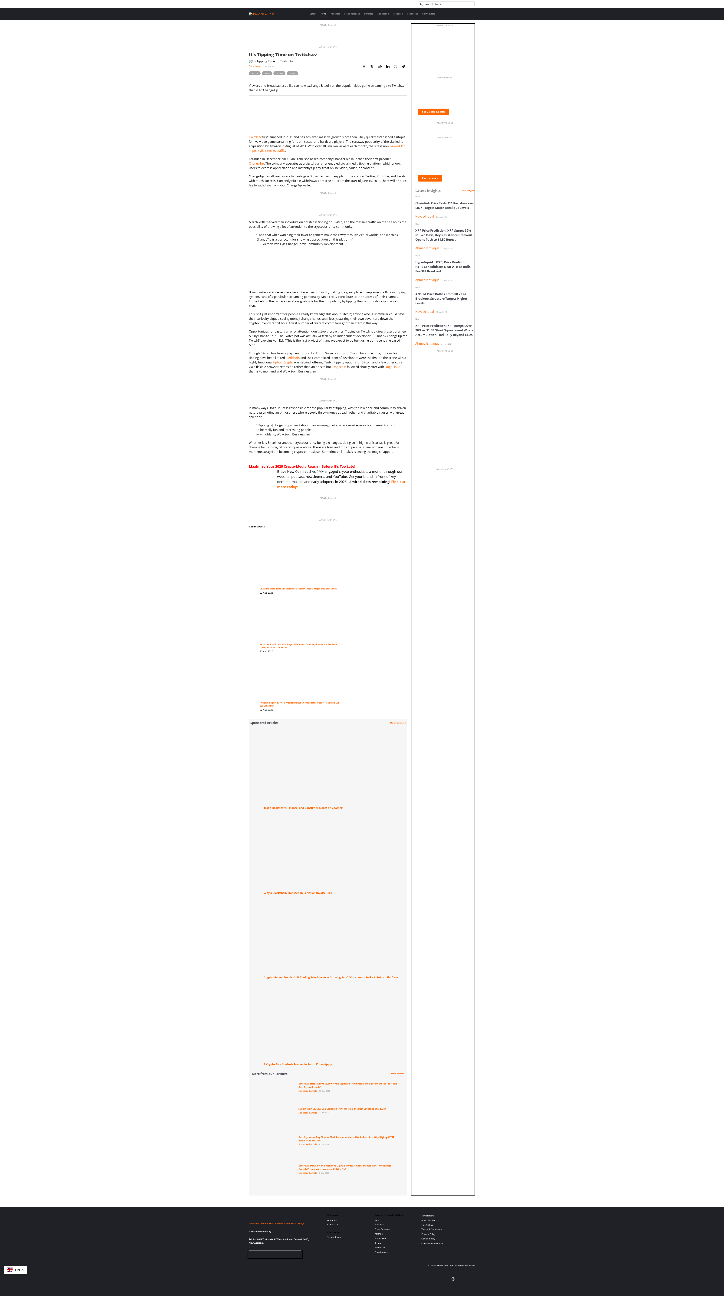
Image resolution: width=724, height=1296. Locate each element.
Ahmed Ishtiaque (427, 248)
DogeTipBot (393, 367)
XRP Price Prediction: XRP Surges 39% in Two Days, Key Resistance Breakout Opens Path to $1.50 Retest (443, 235)
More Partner (397, 1073)
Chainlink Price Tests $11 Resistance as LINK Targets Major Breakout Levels (298, 588)
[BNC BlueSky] (288, 1255)
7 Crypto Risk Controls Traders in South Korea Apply (298, 1064)
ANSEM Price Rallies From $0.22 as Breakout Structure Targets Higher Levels (441, 298)
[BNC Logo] (283, 1216)
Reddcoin (293, 358)
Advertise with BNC (328, 46)
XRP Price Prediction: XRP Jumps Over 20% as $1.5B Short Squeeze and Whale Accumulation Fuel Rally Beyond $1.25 (444, 330)
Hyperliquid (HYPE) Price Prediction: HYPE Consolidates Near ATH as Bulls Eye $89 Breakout (443, 266)
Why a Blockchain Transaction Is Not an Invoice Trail (298, 893)
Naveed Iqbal (424, 216)
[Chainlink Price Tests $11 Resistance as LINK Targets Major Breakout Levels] (299, 535)
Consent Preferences (432, 1243)
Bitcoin (255, 73)
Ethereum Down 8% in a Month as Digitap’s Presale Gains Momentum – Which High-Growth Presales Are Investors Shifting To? (345, 1167)
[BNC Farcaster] (294, 1255)
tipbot (277, 362)
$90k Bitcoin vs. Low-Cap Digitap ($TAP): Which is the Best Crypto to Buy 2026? (342, 1108)
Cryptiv (288, 362)
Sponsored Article (307, 1090)
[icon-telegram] (257, 1255)
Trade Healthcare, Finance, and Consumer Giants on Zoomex (303, 808)
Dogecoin (339, 367)
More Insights (468, 190)
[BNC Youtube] (276, 1255)
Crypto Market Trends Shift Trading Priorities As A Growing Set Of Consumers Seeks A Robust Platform (331, 977)
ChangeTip (256, 163)
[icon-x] (270, 1255)
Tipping (279, 73)
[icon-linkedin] (263, 1255)
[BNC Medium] (282, 1255)
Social (267, 73)
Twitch (292, 73)
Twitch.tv (255, 137)
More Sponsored (398, 722)
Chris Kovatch (256, 66)
